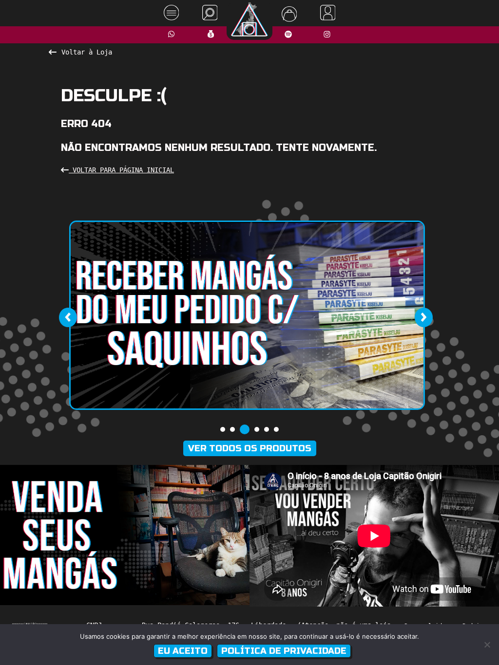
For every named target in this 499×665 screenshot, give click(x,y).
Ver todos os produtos (249, 448)
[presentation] (68, 317)
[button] (222, 429)
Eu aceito (183, 651)
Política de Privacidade (283, 651)
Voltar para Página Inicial (121, 170)
